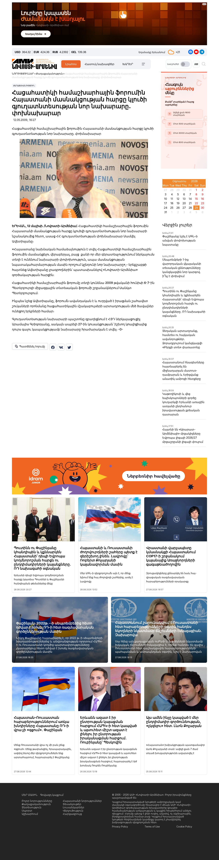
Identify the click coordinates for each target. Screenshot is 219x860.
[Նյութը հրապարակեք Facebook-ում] (53, 347)
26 (178, 207)
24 (165, 207)
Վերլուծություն (73, 810)
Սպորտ (27, 810)
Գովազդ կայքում (51, 794)
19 (178, 203)
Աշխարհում (30, 813)
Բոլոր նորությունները (37, 800)
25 (171, 207)
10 (165, 198)
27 (184, 207)
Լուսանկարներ (73, 807)
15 (196, 198)
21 (190, 203)
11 (172, 198)
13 (184, 198)
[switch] (185, 64)
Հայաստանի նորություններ (82, 800)
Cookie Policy (184, 826)
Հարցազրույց (72, 813)
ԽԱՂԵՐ (128, 64)
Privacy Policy (120, 826)
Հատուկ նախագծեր (99, 64)
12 (178, 198)
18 (171, 203)
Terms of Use (152, 826)
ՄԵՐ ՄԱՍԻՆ (29, 794)
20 (184, 203)
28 (190, 207)
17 (165, 203)
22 (196, 203)
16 (202, 198)
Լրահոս (70, 64)
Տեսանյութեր (72, 804)
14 (190, 198)
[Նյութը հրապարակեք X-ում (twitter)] (69, 347)
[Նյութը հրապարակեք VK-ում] (61, 347)
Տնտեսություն (31, 807)
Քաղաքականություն (24, 85)
